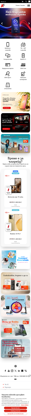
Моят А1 (3, 1)
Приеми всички (15, 408)
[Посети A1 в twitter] (15, 370)
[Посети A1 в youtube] (8, 370)
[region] (15, 23)
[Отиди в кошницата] (22, 1)
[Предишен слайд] (2, 23)
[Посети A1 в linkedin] (19, 370)
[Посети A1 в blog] (22, 370)
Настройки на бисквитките (15, 413)
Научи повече (24, 405)
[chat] (29, 376)
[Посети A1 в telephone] (25, 370)
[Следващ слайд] (29, 23)
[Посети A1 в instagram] (12, 370)
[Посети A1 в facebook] (5, 370)
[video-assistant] (15, 379)
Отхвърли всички (15, 411)
